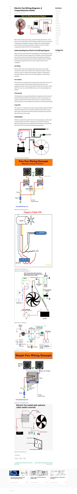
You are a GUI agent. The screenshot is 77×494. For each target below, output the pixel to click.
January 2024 (58, 27)
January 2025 (58, 25)
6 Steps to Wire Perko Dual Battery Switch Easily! (38, 478)
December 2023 (58, 28)
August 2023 (58, 35)
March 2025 (57, 21)
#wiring (24, 458)
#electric (20, 458)
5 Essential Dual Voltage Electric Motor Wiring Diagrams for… (17, 478)
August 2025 (58, 13)
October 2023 (58, 32)
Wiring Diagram (17, 455)
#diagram (16, 458)
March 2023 (57, 44)
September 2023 (58, 33)
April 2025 (57, 20)
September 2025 (58, 11)
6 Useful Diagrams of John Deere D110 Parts (57, 478)
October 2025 (58, 10)
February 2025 (58, 23)
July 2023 (57, 37)
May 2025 (57, 18)
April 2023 (57, 42)
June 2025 (57, 16)
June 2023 (57, 38)
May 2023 (57, 40)
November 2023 (58, 30)
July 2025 (57, 15)
